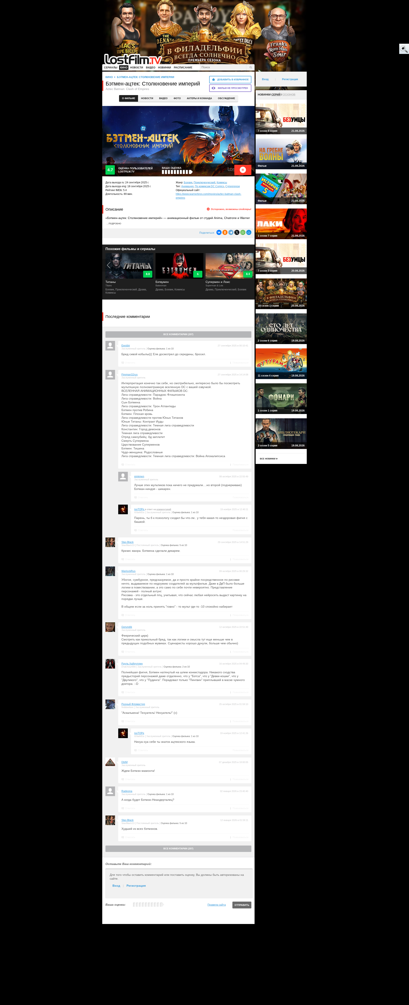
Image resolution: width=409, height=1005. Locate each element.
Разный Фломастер (133, 704)
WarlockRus (128, 571)
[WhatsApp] (242, 232)
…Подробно (114, 223)
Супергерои (232, 186)
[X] (236, 232)
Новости (147, 98)
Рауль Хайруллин (132, 663)
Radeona (126, 791)
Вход (116, 885)
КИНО (109, 77)
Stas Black (127, 542)
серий (276, 94)
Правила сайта (216, 904)
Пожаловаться (240, 362)
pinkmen (139, 476)
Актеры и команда (199, 98)
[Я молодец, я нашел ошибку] (387, 49)
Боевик (188, 182)
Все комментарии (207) (178, 334)
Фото (177, 98)
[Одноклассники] (225, 232)
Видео (163, 98)
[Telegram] (230, 232)
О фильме (128, 98)
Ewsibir (125, 345)
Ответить (130, 362)
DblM (124, 762)
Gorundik (126, 627)
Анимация (187, 186)
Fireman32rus (129, 374)
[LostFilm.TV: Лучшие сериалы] (135, 58)
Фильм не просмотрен (233, 88)
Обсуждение (226, 98)
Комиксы (222, 182)
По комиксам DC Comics (209, 186)
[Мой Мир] (248, 232)
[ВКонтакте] (219, 232)
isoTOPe (139, 509)
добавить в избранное (233, 79)
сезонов (288, 94)
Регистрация (136, 885)
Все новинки (267, 459)
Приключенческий (204, 182)
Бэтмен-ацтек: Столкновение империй (145, 77)
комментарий (164, 509)
